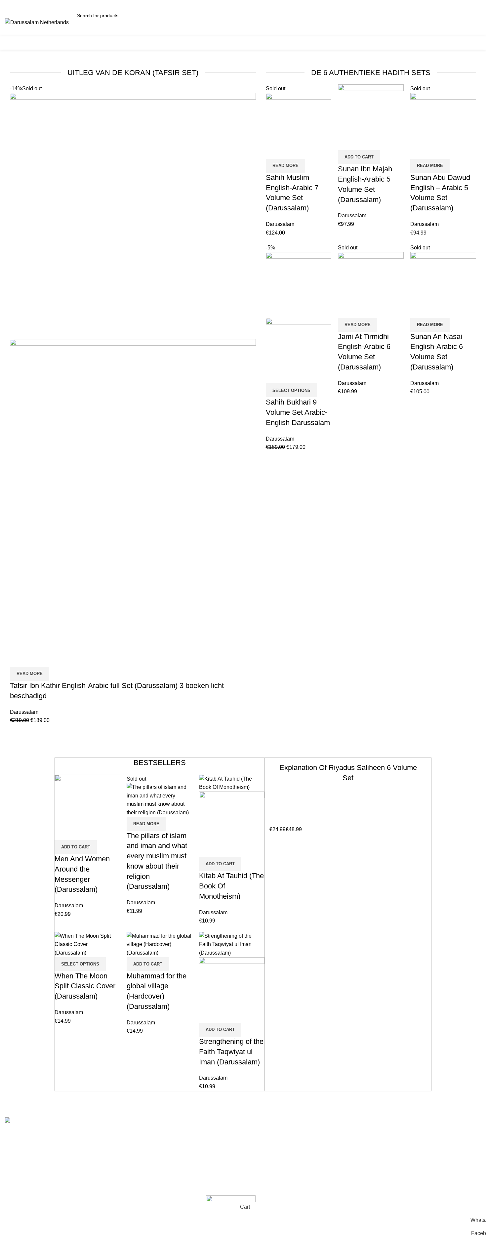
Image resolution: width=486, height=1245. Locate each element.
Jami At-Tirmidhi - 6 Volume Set (284, 1159)
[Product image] (133, 502)
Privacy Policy (143, 1172)
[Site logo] (37, 22)
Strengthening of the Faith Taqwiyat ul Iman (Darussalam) (231, 1051)
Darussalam (24, 712)
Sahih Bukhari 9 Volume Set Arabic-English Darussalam (298, 412)
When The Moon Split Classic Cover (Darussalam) (85, 986)
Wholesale (139, 1184)
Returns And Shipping (152, 1159)
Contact (136, 1147)
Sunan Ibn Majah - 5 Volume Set (286, 1184)
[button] (359, 157)
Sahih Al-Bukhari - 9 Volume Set (285, 1135)
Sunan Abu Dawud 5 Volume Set (286, 1172)
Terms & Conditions (150, 1135)
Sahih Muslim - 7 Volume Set (282, 1147)
